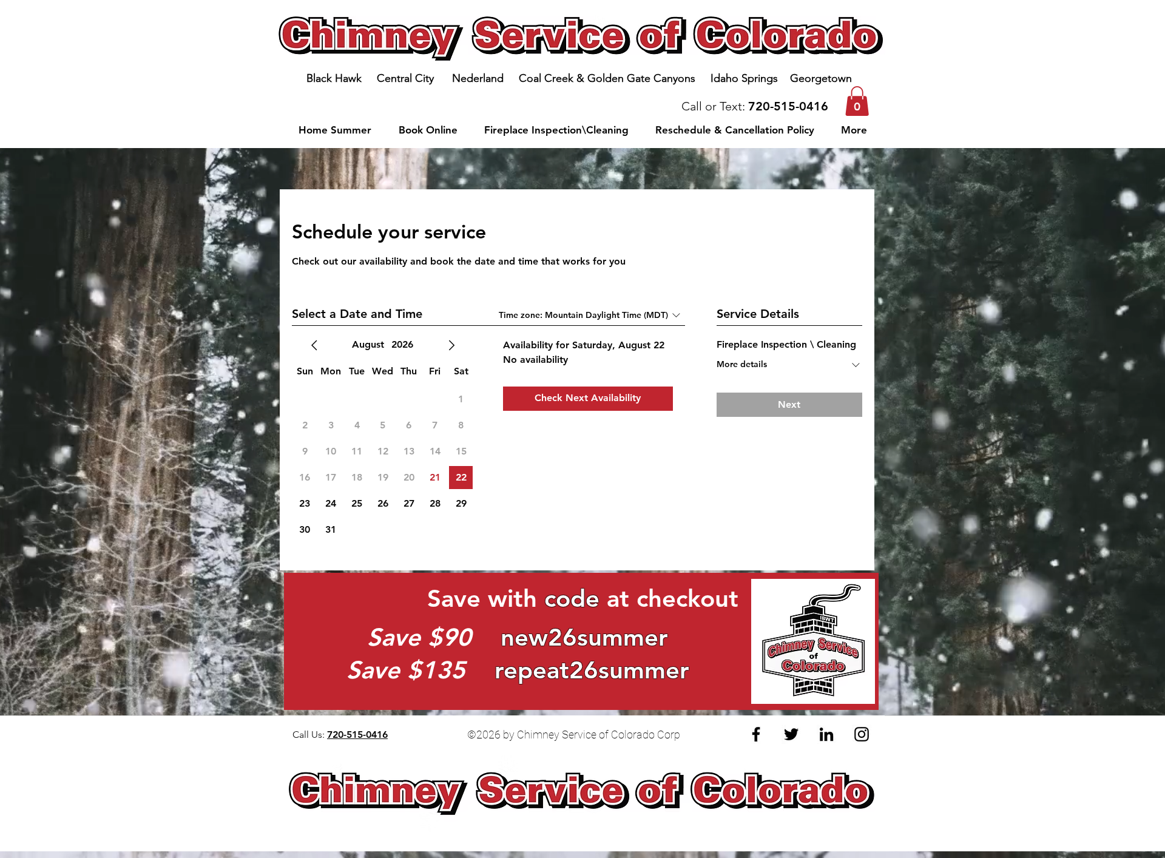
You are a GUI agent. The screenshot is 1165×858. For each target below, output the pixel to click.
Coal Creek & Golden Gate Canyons (613, 78)
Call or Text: (714, 106)
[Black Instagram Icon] (861, 734)
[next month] (451, 345)
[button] (857, 101)
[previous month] (314, 345)
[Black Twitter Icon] (791, 734)
